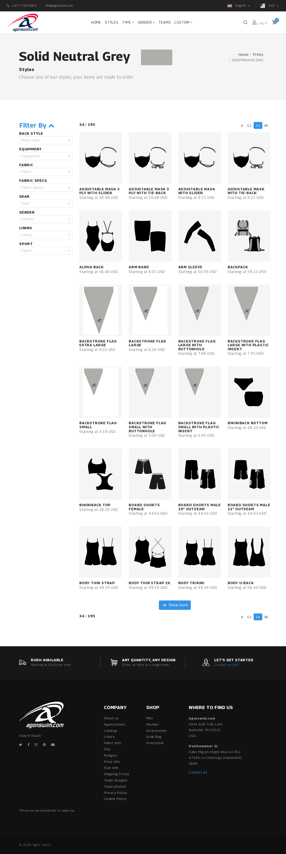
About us (111, 718)
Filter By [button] (33, 125)
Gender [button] (145, 22)
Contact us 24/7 (227, 665)
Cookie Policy (115, 799)
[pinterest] (44, 744)
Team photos (115, 786)
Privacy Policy (115, 793)
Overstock (155, 743)
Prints (258, 54)
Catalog (110, 730)
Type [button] (126, 22)
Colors (109, 736)
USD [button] (271, 5)
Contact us (198, 772)
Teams (164, 22)
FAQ (107, 749)
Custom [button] (181, 22)
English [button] (240, 5)
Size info (111, 768)
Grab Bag (154, 736)
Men (149, 718)
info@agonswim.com (59, 5)
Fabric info (112, 743)
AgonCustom (114, 724)
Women (152, 724)
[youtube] (53, 744)
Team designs (116, 780)
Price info (112, 762)
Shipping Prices (116, 774)
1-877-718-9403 (24, 5)
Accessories (156, 730)
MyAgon (110, 755)
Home (96, 22)
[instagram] (36, 744)
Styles (111, 22)
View (107, 158)
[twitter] (20, 744)
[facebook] (28, 744)
